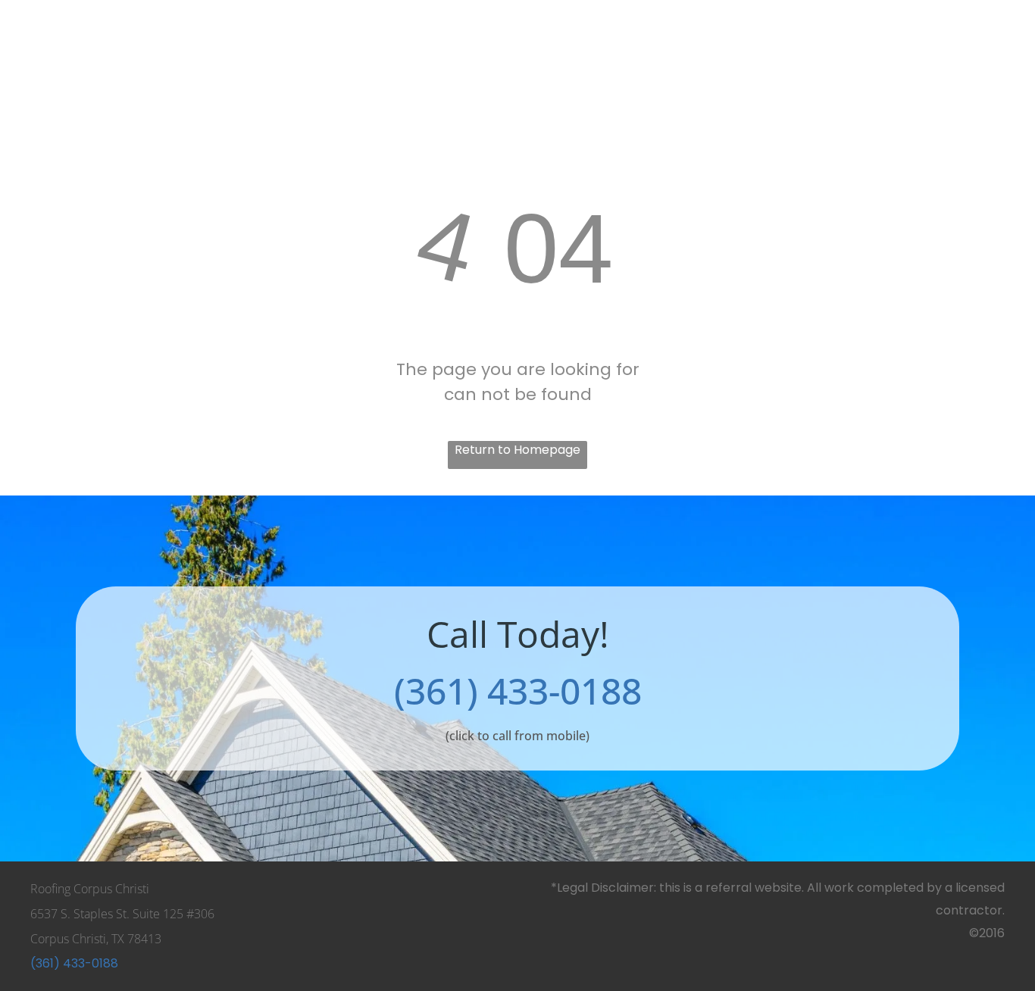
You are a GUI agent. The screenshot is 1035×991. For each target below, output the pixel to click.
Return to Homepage (517, 449)
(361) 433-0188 (518, 690)
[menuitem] (130, 36)
